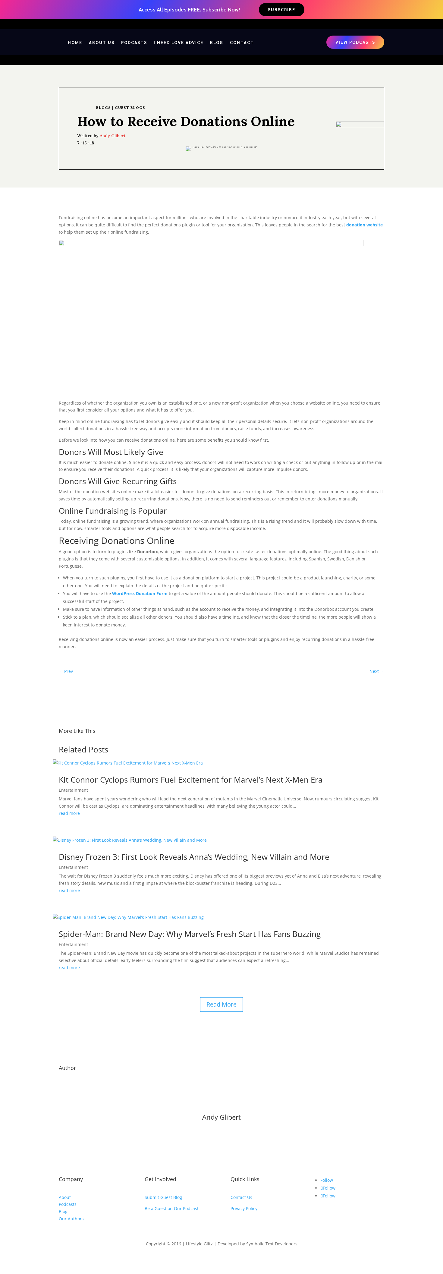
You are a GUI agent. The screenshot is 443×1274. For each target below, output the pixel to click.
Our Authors (71, 1219)
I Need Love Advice (178, 42)
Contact (242, 42)
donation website (364, 225)
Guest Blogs (130, 107)
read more (69, 813)
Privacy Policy (244, 1208)
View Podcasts (355, 42)
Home (75, 42)
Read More (221, 1004)
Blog (216, 42)
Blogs (103, 107)
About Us (102, 42)
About (65, 1197)
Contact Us (241, 1197)
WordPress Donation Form (140, 593)
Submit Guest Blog (163, 1197)
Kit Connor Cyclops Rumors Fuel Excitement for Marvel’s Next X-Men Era (190, 779)
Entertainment (73, 790)
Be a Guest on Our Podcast (172, 1208)
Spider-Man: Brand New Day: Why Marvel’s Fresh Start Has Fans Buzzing (190, 934)
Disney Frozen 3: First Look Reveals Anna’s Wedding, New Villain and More (194, 856)
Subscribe (281, 9)
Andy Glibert (112, 135)
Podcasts (134, 42)
